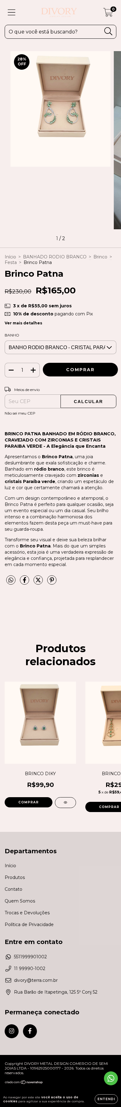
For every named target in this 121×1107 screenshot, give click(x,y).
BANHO (12, 335)
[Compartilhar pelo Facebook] (25, 582)
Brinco (100, 257)
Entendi (106, 1099)
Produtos (15, 877)
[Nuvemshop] (24, 1082)
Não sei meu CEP (20, 413)
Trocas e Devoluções (27, 913)
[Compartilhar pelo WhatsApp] (11, 580)
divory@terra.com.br (36, 980)
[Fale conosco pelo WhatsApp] (111, 1078)
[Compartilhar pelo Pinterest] (51, 582)
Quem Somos (20, 901)
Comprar (28, 802)
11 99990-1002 (29, 968)
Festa (11, 262)
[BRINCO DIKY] (65, 802)
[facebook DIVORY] (30, 1031)
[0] (108, 14)
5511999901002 (30, 957)
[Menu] (12, 12)
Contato (13, 889)
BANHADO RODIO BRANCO (55, 257)
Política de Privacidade (29, 924)
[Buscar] (108, 31)
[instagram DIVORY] (12, 1031)
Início (10, 257)
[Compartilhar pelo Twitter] (39, 582)
